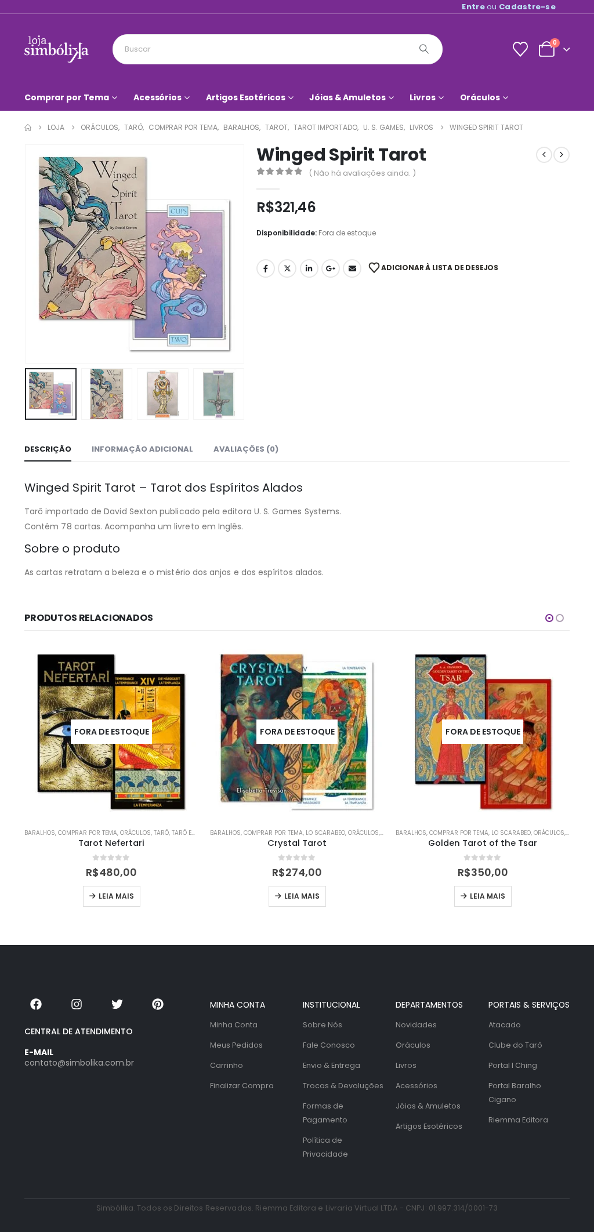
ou (509, 6)
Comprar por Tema (66, 97)
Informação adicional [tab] (142, 449)
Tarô (161, 832)
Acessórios (157, 97)
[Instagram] (76, 1004)
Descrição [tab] (47, 449)
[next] (561, 155)
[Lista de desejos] (520, 49)
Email (352, 268)
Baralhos (39, 832)
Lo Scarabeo (325, 832)
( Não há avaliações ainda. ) (362, 173)
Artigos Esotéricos (245, 97)
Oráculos (480, 97)
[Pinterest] (157, 1004)
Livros (422, 97)
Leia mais (116, 896)
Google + (330, 268)
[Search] (424, 49)
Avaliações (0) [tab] (245, 449)
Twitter (287, 268)
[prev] (544, 155)
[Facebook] (36, 1004)
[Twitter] (117, 1004)
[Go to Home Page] (27, 128)
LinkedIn (309, 268)
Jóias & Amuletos (347, 97)
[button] (27, 254)
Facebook (265, 268)
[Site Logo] (56, 49)
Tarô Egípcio (191, 832)
